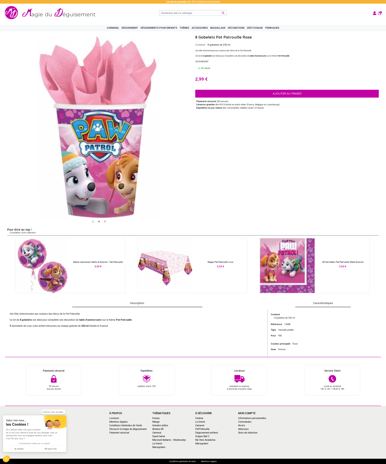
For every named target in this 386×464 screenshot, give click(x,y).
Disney (156, 418)
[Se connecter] (374, 12)
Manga (155, 421)
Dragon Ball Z (202, 436)
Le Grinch (157, 443)
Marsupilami (158, 447)
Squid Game (158, 436)
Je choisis (19, 449)
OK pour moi (50, 449)
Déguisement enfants (206, 432)
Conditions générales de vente (182, 461)
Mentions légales (118, 421)
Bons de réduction (247, 432)
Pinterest (105, 221)
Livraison (114, 418)
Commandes (245, 421)
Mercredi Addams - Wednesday (169, 439)
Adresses (243, 429)
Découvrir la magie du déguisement (128, 429)
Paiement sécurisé (119, 432)
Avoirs (241, 425)
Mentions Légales (209, 461)
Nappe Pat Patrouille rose (220, 262)
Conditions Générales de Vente (125, 425)
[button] (6, 458)
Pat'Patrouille (202, 429)
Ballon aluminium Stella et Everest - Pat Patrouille (98, 262)
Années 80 (158, 429)
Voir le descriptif (201, 61)
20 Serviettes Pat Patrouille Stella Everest (342, 262)
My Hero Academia (205, 439)
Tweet (99, 221)
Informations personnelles (252, 418)
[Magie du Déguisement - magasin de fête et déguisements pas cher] (52, 13)
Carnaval (156, 432)
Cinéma (199, 418)
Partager (93, 221)
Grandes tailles (160, 425)
